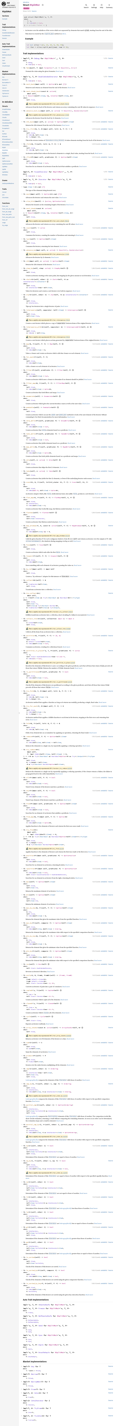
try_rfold (30, 129)
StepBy (57, 268)
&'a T (51, 996)
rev (27, 964)
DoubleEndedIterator (48, 77)
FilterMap (60, 383)
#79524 (67, 320)
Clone (37, 316)
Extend (31, 623)
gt (27, 1227)
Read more (59, 71)
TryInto (38, 1416)
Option (51, 84)
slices (64, 34)
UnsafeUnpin (44, 1352)
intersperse (31, 310)
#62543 (72, 663)
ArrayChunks (67, 1028)
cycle (28, 1016)
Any (32, 1366)
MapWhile (66, 447)
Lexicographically (32, 1080)
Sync (40, 1335)
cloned (29, 1003)
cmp (27, 1069)
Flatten (45, 513)
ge (27, 1242)
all (27, 777)
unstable (104, 122)
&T (35, 23)
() (68, 68)
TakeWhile (65, 434)
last (28, 239)
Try (30, 137)
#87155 (67, 536)
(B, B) (58, 636)
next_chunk (31, 208)
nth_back (30, 122)
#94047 (70, 612)
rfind (28, 157)
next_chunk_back (33, 91)
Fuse (41, 545)
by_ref (29, 569)
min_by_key (31, 936)
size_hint (30, 201)
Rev (39, 964)
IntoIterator (29, 282)
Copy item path (42, 4)
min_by (29, 951)
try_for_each (32, 706)
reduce (29, 736)
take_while (31, 434)
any (27, 791)
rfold (28, 144)
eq (27, 1146)
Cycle (42, 1016)
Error (73, 68)
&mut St (35, 490)
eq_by (28, 1161)
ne (27, 1182)
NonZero (77, 111)
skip (28, 460)
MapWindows (77, 526)
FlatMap (57, 497)
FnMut (31, 23)
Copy (30, 994)
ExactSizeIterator (43, 874)
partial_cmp (31, 1105)
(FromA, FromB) (65, 975)
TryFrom (38, 1408)
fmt (27, 68)
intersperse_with (33, 327)
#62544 (69, 682)
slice (27, 2)
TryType (76, 598)
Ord (36, 888)
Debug (36, 58)
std (8, 3)
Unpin (41, 1345)
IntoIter (54, 96)
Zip (52, 295)
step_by (29, 268)
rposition (30, 869)
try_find (30, 830)
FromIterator (33, 584)
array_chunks (32, 1028)
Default (31, 641)
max (27, 882)
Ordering (58, 929)
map (27, 344)
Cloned (50, 1003)
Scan (74, 482)
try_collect (31, 593)
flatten (29, 513)
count (28, 228)
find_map (30, 817)
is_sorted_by (32, 1270)
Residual (52, 598)
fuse (28, 545)
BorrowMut (35, 1382)
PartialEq (38, 1152)
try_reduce (31, 750)
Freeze (41, 1308)
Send (40, 1326)
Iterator (26, 8)
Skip (50, 460)
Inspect (54, 556)
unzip (28, 975)
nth (27, 261)
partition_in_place (34, 651)
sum (27, 1042)
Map (51, 344)
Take (50, 471)
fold (28, 723)
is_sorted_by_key (33, 1283)
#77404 (66, 115)
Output (56, 608)
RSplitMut (49, 58)
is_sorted (30, 1257)
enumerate (30, 396)
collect (29, 580)
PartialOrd (39, 1111)
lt (27, 1197)
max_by (29, 923)
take (28, 471)
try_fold (30, 691)
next (28, 194)
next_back (30, 84)
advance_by (31, 250)
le (27, 1212)
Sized (33, 100)
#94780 (68, 629)
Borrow (34, 1374)
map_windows (31, 526)
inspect (29, 556)
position (30, 855)
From (33, 1389)
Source (34, 11)
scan (28, 482)
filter (29, 370)
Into (36, 1393)
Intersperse (73, 310)
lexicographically (65, 1208)
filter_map (31, 383)
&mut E (61, 619)
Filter (60, 370)
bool (40, 23)
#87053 (69, 768)
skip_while (31, 421)
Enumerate (48, 396)
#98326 (66, 104)
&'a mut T (60, 657)
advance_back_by (33, 111)
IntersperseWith (74, 327)
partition (30, 636)
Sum (30, 1048)
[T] (64, 84)
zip (27, 295)
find (28, 804)
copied (29, 990)
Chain (54, 279)
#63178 (61, 849)
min (27, 895)
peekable (30, 407)
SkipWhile (65, 421)
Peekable (47, 407)
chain (28, 279)
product (29, 1056)
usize (52, 91)
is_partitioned (32, 672)
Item (43, 96)
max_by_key (31, 908)
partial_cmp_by (32, 1124)
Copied (50, 990)
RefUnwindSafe (45, 1316)
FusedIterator (41, 172)
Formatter (48, 68)
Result (64, 68)
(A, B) (51, 983)
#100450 (68, 1036)
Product (31, 1062)
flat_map (30, 497)
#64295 (65, 1096)
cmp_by (29, 1084)
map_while (30, 447)
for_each (30, 357)
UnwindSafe (44, 1305)
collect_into (32, 619)
